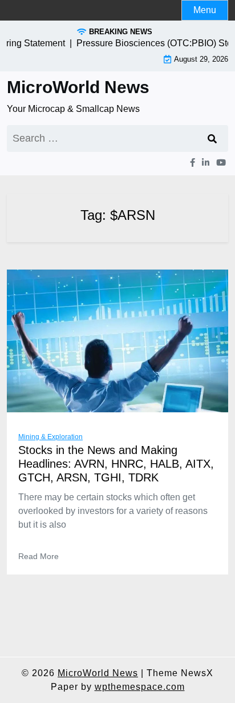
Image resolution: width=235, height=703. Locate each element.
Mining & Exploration (50, 437)
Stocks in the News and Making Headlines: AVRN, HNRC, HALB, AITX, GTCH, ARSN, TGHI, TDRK (116, 464)
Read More (38, 556)
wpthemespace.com (140, 687)
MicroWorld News (78, 87)
